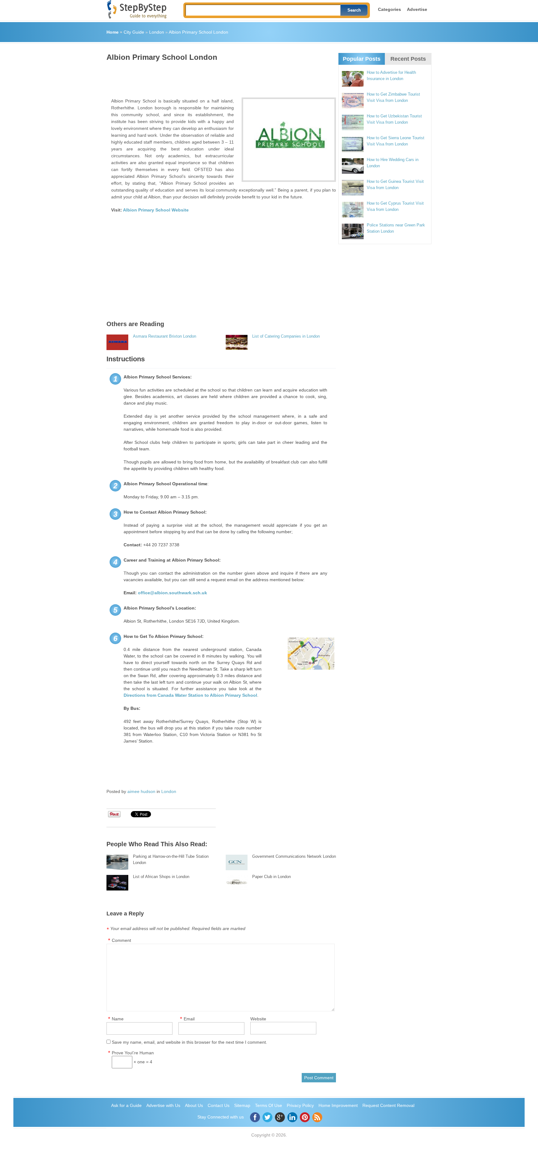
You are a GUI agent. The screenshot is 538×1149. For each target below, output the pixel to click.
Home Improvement (338, 1105)
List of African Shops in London (161, 876)
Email (189, 1019)
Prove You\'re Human (133, 1053)
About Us (194, 1105)
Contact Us (218, 1105)
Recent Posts (408, 59)
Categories (389, 9)
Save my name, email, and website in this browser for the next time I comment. (189, 1042)
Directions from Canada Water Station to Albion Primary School (190, 695)
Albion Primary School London (198, 32)
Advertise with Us (163, 1105)
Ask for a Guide (126, 1105)
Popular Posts (361, 59)
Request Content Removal (388, 1105)
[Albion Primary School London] (289, 139)
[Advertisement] (219, 77)
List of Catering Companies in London (286, 336)
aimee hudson (141, 791)
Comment (121, 940)
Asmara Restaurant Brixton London (164, 336)
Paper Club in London (271, 876)
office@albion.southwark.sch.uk (172, 592)
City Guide (134, 32)
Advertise (417, 9)
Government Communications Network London (294, 856)
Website (258, 1018)
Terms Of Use (268, 1105)
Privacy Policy (300, 1105)
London (156, 32)
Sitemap (242, 1105)
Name (118, 1019)
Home (112, 32)
